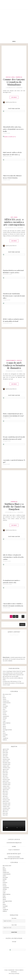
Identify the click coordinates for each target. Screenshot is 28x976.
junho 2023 (5, 813)
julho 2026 (5, 750)
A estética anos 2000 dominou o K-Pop (12, 681)
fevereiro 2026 (6, 759)
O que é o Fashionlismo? (14, 849)
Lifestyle (19, 360)
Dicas (4, 709)
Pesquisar (22, 624)
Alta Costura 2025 (7, 694)
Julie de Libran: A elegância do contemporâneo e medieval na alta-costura (13, 557)
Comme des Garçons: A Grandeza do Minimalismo (14, 82)
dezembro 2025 (6, 762)
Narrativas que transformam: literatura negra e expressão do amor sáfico (14, 296)
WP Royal (17, 973)
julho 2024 (5, 791)
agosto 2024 (6, 789)
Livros (4, 719)
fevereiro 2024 (6, 799)
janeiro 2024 (6, 801)
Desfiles (8, 77)
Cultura (4, 704)
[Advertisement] (14, 24)
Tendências (18, 77)
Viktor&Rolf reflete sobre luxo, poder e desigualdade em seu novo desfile (13, 129)
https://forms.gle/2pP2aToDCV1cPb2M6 (14, 858)
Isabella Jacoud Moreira (11, 102)
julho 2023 (5, 811)
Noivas (4, 728)
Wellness (5, 739)
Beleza (4, 697)
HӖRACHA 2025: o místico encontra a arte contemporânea (14, 222)
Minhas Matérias (6, 723)
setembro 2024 (6, 788)
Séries (4, 733)
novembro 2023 (6, 804)
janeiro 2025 (6, 781)
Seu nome (14, 918)
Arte (12, 217)
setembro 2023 (6, 808)
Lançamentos (6, 716)
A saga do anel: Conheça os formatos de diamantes (14, 365)
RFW (4, 731)
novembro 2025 (6, 764)
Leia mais (14, 97)
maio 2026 (5, 754)
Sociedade (5, 734)
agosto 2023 (6, 809)
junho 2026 (5, 752)
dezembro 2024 (6, 783)
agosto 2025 (6, 769)
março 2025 (5, 777)
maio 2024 (5, 794)
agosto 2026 (6, 749)
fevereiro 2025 (6, 779)
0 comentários (19, 87)
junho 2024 (5, 793)
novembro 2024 (6, 784)
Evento (4, 712)
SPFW (4, 736)
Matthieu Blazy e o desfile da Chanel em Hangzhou (14, 506)
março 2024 (5, 798)
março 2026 (5, 757)
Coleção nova (6, 701)
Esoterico (5, 711)
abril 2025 (5, 776)
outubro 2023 (6, 806)
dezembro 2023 (6, 803)
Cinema (4, 699)
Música (4, 726)
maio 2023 (5, 815)
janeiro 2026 (6, 761)
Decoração (5, 706)
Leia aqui (14, 941)
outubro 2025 (6, 766)
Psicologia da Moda (7, 729)
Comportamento (11, 360)
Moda (13, 77)
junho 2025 (5, 772)
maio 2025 (5, 774)
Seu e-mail (14, 925)
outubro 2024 (6, 786)
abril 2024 (5, 796)
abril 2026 (5, 756)
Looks (4, 721)
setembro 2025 (6, 767)
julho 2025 (5, 771)
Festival (4, 714)
